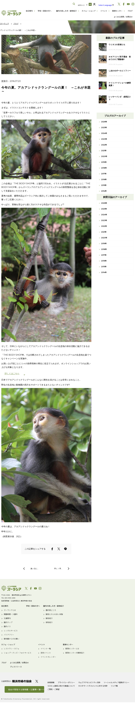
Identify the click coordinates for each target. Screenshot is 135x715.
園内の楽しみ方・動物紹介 (66, 11)
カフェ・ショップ (88, 11)
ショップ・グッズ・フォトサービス (17, 653)
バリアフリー (9, 635)
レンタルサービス (11, 630)
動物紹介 (49, 618)
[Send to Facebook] (52, 549)
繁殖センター (117, 11)
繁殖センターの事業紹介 (74, 653)
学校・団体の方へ (44, 11)
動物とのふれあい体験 (54, 614)
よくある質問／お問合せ (123, 16)
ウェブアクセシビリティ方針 (89, 682)
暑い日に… (34, 569)
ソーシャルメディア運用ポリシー (116, 682)
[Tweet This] (58, 549)
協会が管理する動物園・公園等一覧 (24, 689)
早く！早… (58, 569)
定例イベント (46, 653)
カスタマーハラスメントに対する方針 (92, 686)
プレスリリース (16, 667)
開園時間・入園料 (11, 614)
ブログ (130, 11)
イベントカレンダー (48, 657)
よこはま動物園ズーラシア (11, 588)
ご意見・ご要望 (53, 689)
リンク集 (114, 686)
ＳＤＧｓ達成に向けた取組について (61, 686)
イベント (103, 11)
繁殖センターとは (72, 648)
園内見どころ (51, 610)
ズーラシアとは (10, 610)
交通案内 (7, 618)
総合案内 (29, 11)
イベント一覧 (46, 648)
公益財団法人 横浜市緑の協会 (16, 681)
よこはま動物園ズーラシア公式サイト (11, 12)
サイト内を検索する (74, 4)
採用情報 (50, 682)
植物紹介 (49, 622)
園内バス (7, 626)
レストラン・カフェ (11, 648)
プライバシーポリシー (66, 682)
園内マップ (8, 622)
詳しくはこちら (12, 373)
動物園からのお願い (11, 639)
